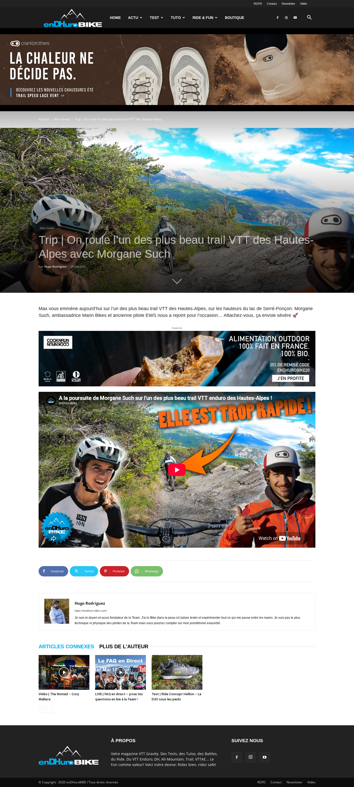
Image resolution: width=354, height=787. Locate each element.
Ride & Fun (203, 18)
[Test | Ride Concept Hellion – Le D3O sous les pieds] (177, 672)
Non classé (62, 119)
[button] (309, 18)
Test (154, 18)
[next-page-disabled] (50, 709)
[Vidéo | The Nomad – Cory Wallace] (64, 672)
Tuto (176, 18)
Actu (133, 18)
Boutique (234, 18)
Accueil (44, 119)
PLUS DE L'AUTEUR (123, 646)
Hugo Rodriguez (55, 266)
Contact (272, 3)
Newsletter (288, 3)
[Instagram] (286, 17)
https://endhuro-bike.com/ (91, 610)
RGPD (258, 3)
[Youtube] (295, 17)
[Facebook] (277, 17)
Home (115, 18)
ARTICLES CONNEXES (66, 646)
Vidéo (303, 3)
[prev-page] (42, 709)
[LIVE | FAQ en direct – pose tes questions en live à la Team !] (120, 672)
